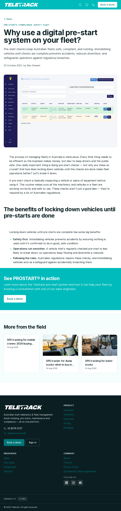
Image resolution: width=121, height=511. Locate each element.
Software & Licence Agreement (80, 471)
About (67, 458)
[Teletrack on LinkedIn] (66, 483)
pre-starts (10, 25)
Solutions (68, 410)
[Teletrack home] (22, 5)
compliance (25, 25)
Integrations (10, 467)
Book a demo (107, 4)
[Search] (80, 5)
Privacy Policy (71, 467)
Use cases (9, 462)
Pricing (67, 423)
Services (8, 471)
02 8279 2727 (15, 428)
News (6, 458)
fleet (46, 25)
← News (8, 19)
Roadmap (69, 427)
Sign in (32, 442)
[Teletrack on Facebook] (80, 483)
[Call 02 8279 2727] (93, 5)
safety (38, 25)
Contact (68, 462)
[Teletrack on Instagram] (73, 483)
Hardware (69, 414)
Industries (69, 419)
